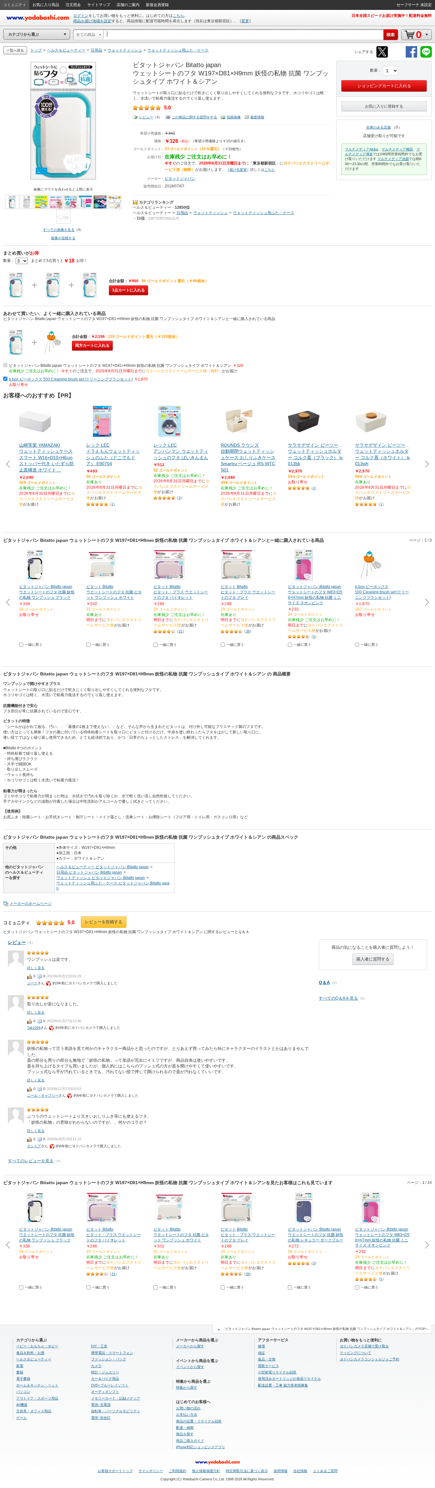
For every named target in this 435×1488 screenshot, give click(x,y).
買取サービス (268, 1366)
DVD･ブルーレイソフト (109, 1385)
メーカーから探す (190, 1346)
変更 (245, 21)
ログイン (81, 15)
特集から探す (186, 1387)
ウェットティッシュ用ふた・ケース (263, 213)
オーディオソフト (105, 1392)
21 (180, 631)
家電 (19, 1366)
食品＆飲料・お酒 (30, 1353)
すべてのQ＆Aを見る (338, 998)
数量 (374, 70)
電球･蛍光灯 (101, 1418)
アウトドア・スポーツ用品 (37, 1398)
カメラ (96, 1366)
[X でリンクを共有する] (382, 56)
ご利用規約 (177, 1471)
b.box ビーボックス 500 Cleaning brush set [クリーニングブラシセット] (70, 379)
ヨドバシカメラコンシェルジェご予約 (369, 1359)
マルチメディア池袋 (393, 159)
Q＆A (324, 982)
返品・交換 (266, 1359)
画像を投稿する (63, 238)
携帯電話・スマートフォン (112, 1353)
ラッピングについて (355, 1353)
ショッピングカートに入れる (384, 85)
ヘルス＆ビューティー (152, 207)
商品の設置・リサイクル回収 (199, 1421)
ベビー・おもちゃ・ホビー (37, 1346)
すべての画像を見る (59, 230)
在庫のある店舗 (378, 127)
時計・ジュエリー (105, 1372)
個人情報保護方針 (206, 1471)
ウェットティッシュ (210, 213)
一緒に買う (33, 644)
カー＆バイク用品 (105, 1378)
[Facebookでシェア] (411, 56)
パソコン (23, 1392)
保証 (261, 1353)
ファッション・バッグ (108, 1359)
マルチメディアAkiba (361, 149)
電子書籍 (23, 1378)
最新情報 (257, 117)
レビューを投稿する (103, 921)
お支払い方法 (186, 1414)
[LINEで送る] (426, 56)
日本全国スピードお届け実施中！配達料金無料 (392, 15)
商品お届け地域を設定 (92, 21)
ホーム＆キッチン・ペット (37, 1385)
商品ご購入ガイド (190, 1441)
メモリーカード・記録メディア (115, 1398)
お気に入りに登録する (384, 106)
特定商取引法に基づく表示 (247, 1471)
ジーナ (32, 983)
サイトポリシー (151, 1471)
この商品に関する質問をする (194, 117)
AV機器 (21, 1405)
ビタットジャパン (180, 178)
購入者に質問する (372, 959)
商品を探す (185, 1434)
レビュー (146, 117)
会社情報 (300, 1471)
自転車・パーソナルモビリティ (115, 1411)
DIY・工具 (99, 1346)
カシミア (34, 1146)
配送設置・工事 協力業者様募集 (283, 1385)
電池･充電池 (101, 1405)
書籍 (19, 1372)
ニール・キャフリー (43, 1095)
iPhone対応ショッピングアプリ (200, 1447)
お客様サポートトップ (115, 1471)
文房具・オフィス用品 (33, 1411)
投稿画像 (234, 117)
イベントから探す (190, 1367)
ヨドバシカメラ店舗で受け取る (364, 1346)
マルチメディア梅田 (397, 149)
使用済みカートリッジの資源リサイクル (289, 1378)
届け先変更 (238, 169)
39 (248, 631)
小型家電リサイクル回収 (277, 1372)
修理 (261, 1346)
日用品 (182, 213)
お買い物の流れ (188, 1408)
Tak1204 (33, 1028)
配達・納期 (185, 1427)
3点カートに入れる (128, 290)
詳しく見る (36, 968)
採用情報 (281, 1471)
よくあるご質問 (325, 1471)
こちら (178, 15)
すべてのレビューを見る (30, 1160)
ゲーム (21, 1418)
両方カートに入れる (92, 345)
